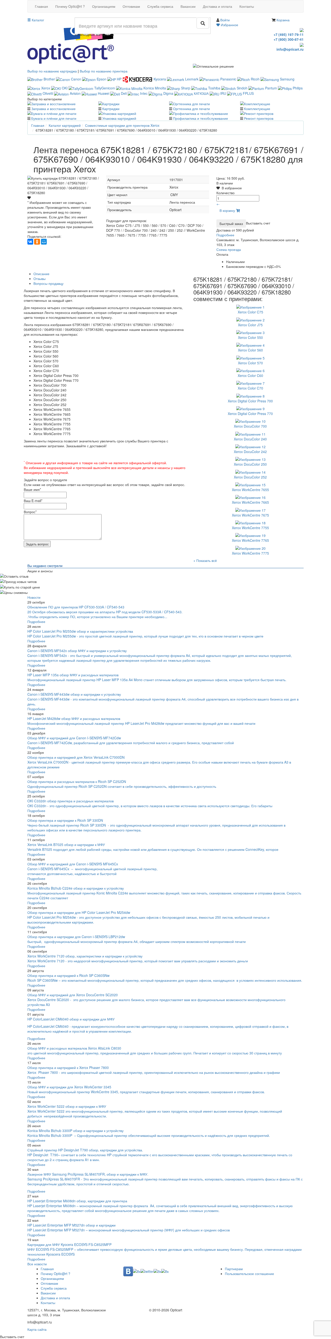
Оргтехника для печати (191, 108)
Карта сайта (37, 1329)
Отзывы (39, 278)
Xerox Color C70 (250, 388)
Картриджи (110, 108)
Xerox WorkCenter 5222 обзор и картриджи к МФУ (66, 1106)
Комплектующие (257, 108)
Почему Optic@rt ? (70, 6)
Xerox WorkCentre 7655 (250, 489)
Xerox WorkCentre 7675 (250, 515)
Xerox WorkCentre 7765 (250, 540)
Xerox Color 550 (250, 337)
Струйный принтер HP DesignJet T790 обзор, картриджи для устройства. (85, 1150)
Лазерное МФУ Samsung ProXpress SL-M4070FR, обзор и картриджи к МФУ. (87, 1174)
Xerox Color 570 (250, 362)
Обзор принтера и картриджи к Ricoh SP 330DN (65, 820)
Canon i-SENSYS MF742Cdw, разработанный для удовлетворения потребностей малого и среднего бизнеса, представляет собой (131, 742)
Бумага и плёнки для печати (53, 118)
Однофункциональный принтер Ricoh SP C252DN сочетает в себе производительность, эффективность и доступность (121, 786)
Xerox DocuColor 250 (250, 464)
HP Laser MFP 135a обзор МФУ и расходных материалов (72, 674)
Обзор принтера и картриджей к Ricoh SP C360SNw (68, 975)
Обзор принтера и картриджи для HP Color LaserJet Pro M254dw (78, 912)
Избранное (229, 24)
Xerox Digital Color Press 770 (250, 413)
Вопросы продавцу (48, 283)
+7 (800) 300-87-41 (289, 39)
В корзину (228, 210)
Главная (41, 6)
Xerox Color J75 (250, 324)
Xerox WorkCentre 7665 (250, 502)
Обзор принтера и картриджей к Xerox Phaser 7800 (68, 1067)
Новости (33, 597)
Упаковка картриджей (119, 118)
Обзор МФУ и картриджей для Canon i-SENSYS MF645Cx (72, 863)
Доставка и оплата (217, 6)
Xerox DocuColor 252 (250, 477)
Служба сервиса (160, 6)
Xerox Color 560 (250, 350)
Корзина (283, 19)
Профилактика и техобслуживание (200, 118)
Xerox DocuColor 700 (250, 426)
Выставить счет (258, 223)
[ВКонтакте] (30, 242)
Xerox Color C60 (250, 375)
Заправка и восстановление (53, 108)
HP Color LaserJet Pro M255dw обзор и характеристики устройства (80, 631)
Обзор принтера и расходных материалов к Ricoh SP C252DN (76, 781)
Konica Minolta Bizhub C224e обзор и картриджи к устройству (75, 888)
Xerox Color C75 (250, 312)
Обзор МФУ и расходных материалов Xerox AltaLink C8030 (74, 1048)
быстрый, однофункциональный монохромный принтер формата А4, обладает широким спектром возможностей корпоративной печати (136, 941)
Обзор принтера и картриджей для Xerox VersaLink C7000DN (76, 757)
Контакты (246, 6)
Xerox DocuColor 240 (250, 439)
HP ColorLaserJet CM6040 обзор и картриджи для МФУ (71, 1019)
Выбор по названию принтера (103, 71)
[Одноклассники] (37, 242)
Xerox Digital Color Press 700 (250, 401)
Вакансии (188, 6)
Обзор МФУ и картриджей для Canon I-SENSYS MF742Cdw (74, 737)
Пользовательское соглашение (249, 1273)
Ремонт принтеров (258, 118)
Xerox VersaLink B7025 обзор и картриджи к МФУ (66, 844)
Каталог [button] (37, 19)
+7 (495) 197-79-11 (289, 34)
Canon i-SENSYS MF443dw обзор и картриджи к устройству (74, 694)
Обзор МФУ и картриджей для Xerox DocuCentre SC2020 (72, 994)
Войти (225, 19)
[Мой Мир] (44, 242)
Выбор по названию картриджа (52, 71)
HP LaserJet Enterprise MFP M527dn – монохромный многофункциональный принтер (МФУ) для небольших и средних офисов (128, 1229)
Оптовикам (131, 6)
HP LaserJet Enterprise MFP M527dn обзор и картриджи (71, 1225)
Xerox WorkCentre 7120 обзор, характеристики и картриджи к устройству (84, 956)
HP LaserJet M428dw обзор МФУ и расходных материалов (73, 718)
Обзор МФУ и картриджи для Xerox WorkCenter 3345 (69, 1086)
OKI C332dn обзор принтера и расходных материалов (70, 800)
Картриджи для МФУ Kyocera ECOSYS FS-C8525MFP (69, 1244)
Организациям (103, 6)
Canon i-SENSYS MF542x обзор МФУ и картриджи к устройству (77, 650)
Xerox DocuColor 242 (250, 451)
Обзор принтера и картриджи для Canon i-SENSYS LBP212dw (76, 936)
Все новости (37, 1263)
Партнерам (234, 1268)
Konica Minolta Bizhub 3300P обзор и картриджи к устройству (75, 1130)
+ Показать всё (205, 560)
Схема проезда (228, 249)
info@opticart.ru (290, 49)
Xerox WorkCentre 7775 (250, 553)
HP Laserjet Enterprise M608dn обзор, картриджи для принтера (77, 1200)
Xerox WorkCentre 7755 (250, 527)
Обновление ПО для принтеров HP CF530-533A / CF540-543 (75, 607)
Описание (41, 273)
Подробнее (225, 234)
